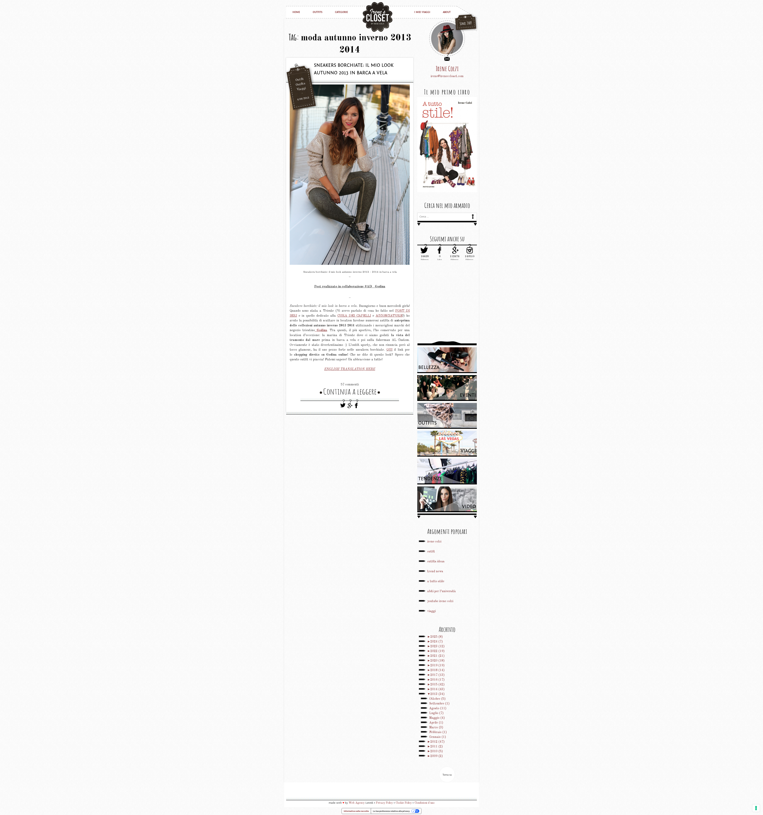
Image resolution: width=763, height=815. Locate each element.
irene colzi (434, 541)
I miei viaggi (422, 12)
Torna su (447, 774)
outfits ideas (435, 561)
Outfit (299, 79)
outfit (431, 551)
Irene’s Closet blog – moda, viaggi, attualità (377, 17)
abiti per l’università (441, 591)
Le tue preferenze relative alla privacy (391, 811)
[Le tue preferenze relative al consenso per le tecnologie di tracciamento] (756, 808)
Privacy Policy (384, 802)
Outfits (317, 12)
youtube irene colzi (440, 601)
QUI (389, 349)
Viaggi (301, 89)
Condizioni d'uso (424, 802)
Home (296, 12)
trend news (435, 571)
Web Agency (357, 802)
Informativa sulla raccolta (356, 811)
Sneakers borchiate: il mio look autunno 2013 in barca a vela (353, 69)
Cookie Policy (404, 802)
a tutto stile (435, 581)
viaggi (431, 611)
